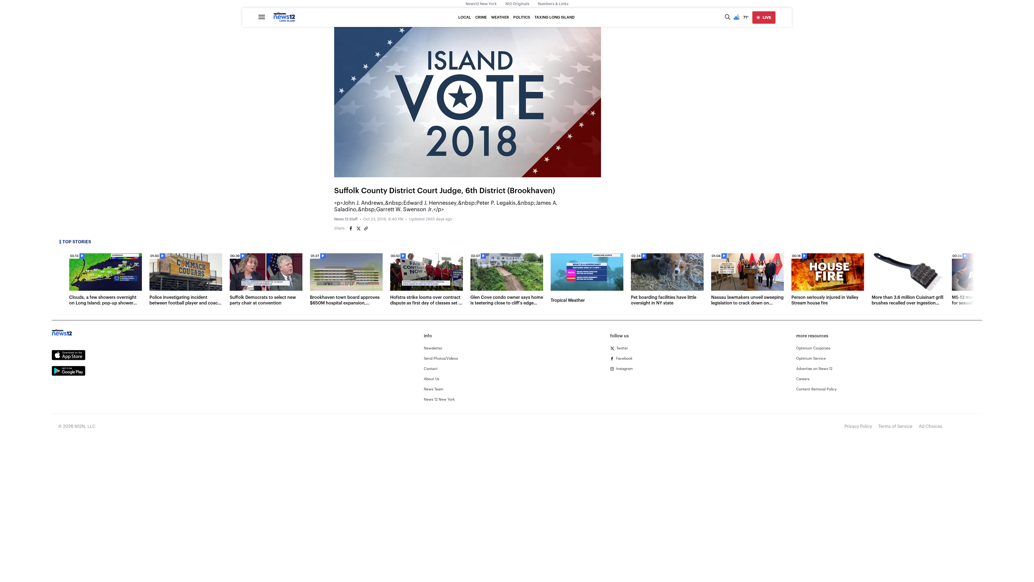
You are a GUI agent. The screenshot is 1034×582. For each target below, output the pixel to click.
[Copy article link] (366, 228)
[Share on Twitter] (358, 228)
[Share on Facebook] (351, 228)
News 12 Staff (346, 219)
